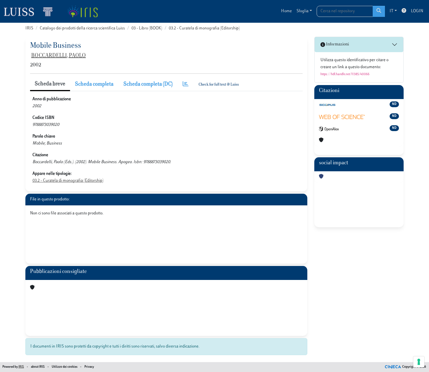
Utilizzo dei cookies (64, 367)
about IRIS (38, 367)
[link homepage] (31, 11)
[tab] (185, 84)
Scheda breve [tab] (50, 84)
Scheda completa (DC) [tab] (148, 84)
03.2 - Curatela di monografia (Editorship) (204, 28)
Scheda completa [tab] (94, 84)
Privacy (89, 367)
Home (286, 11)
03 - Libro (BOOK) (146, 28)
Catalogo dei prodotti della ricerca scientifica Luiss (82, 28)
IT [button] (391, 11)
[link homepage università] (82, 11)
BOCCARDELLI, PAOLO (58, 56)
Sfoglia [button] (302, 11)
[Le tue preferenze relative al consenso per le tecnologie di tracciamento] (418, 361)
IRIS (29, 28)
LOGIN (417, 11)
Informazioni (337, 44)
